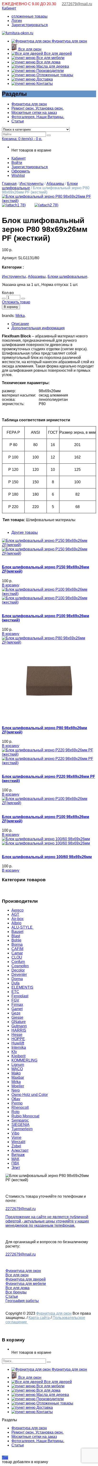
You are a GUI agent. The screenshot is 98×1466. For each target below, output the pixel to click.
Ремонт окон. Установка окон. (37, 108)
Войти (16, 163)
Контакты (44, 83)
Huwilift (17, 1043)
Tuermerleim (22, 1129)
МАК (15, 1159)
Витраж (18, 1155)
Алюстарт (20, 1150)
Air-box (17, 919)
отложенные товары (29, 16)
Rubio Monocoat (25, 1116)
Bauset (17, 932)
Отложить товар (16, 302)
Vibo (15, 1133)
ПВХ (15, 1163)
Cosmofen (20, 966)
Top (5, 1458)
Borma (17, 944)
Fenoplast (19, 996)
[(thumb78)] (49, 201)
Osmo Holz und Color (29, 1095)
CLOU (16, 957)
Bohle (16, 940)
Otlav (15, 1099)
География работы (22, 1301)
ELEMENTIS (22, 987)
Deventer (19, 974)
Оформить (20, 171)
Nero (15, 1090)
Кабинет (9, 8)
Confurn (18, 962)
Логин (16, 21)
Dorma (17, 979)
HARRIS (18, 1030)
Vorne (16, 1137)
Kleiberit (18, 1056)
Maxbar (17, 1077)
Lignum (17, 1065)
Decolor (18, 970)
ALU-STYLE (22, 927)
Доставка (44, 79)
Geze (15, 1013)
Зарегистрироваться (29, 25)
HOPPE (18, 1039)
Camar (17, 953)
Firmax (17, 1005)
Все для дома (47, 62)
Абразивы (55, 184)
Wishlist (18, 175)
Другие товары (24, 532)
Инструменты (32, 184)
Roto (15, 1112)
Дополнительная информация (38, 328)
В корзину (11, 307)
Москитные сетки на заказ (34, 113)
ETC (15, 992)
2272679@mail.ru (77, 4)
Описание (20, 324)
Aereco (17, 910)
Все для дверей (57, 53)
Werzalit (18, 1142)
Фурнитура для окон (69, 41)
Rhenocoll (20, 1107)
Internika (18, 1047)
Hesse (16, 1035)
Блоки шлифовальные (67, 277)
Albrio (16, 923)
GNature (18, 1022)
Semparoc (20, 1120)
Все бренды (16, 1292)
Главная (9, 184)
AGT (15, 914)
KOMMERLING (24, 1060)
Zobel (16, 1146)
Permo (17, 1103)
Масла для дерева (52, 66)
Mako (16, 1073)
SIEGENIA (20, 1125)
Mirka (20, 316)
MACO (17, 1069)
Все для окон (29, 49)
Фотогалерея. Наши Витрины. (37, 117)
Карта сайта (39, 1318)
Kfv (14, 1052)
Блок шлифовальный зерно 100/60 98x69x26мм (47, 857)
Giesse (17, 1017)
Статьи (17, 121)
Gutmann (19, 1026)
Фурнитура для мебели (25, 1284)
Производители (49, 71)
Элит (15, 1168)
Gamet (17, 1009)
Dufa (15, 983)
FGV (15, 1000)
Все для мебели (49, 58)
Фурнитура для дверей (25, 1279)
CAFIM (17, 949)
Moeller (17, 1086)
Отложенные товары (54, 75)
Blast (15, 936)
